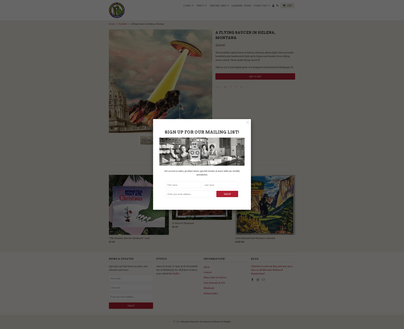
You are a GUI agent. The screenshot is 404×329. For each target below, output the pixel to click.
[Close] (247, 122)
